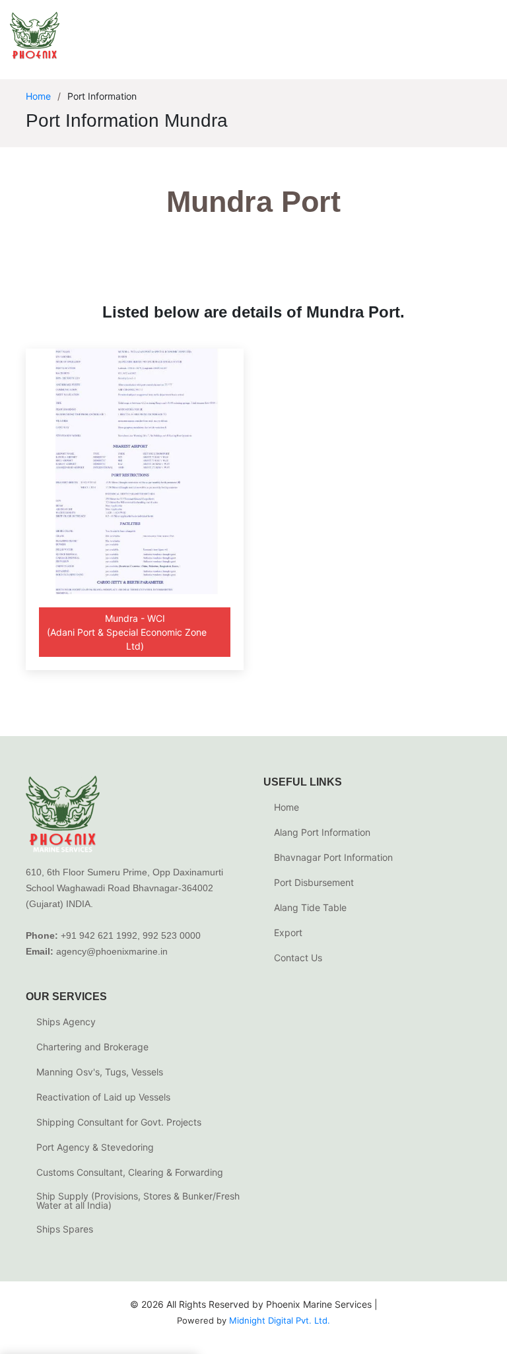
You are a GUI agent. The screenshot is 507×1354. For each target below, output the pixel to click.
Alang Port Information (322, 832)
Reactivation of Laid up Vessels (103, 1097)
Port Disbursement (314, 882)
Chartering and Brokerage (92, 1047)
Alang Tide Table (310, 907)
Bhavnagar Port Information (333, 857)
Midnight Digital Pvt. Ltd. (279, 1320)
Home (38, 96)
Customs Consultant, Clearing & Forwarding (129, 1172)
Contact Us (298, 958)
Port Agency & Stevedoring (95, 1147)
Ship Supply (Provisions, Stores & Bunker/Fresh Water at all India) (138, 1201)
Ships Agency (66, 1022)
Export (288, 932)
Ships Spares (64, 1229)
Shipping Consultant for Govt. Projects (118, 1122)
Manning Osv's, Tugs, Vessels (99, 1072)
